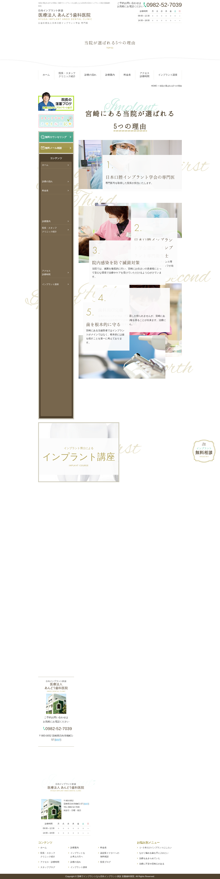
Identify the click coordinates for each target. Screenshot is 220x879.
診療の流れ (90, 74)
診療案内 (110, 74)
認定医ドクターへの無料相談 (109, 855)
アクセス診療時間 (144, 75)
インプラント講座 (167, 74)
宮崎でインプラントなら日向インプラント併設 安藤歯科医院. (106, 876)
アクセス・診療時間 (49, 862)
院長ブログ (105, 862)
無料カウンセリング (56, 137)
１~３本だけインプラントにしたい (155, 847)
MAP (57, 739)
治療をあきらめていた (149, 858)
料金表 (127, 74)
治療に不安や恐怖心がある (151, 864)
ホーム (46, 74)
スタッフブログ (47, 867)
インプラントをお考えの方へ (77, 855)
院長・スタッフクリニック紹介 (67, 75)
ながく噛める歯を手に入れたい (154, 853)
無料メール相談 (53, 148)
